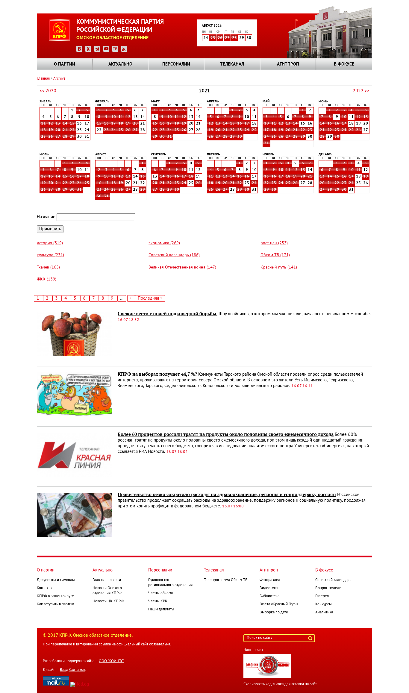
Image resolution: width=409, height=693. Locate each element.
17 (113, 123)
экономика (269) (164, 243)
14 (65, 123)
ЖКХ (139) (46, 279)
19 (50, 130)
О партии (64, 64)
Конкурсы (323, 604)
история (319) (50, 243)
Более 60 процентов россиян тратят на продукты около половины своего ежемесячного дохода (226, 434)
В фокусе (344, 64)
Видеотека (269, 588)
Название (46, 217)
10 (113, 117)
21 (65, 130)
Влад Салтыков (72, 670)
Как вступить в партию (55, 604)
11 (43, 123)
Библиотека (269, 596)
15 (72, 123)
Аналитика (324, 612)
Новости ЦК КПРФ (108, 601)
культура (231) (50, 255)
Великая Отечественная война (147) (182, 267)
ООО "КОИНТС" (111, 661)
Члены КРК (157, 601)
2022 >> (361, 91)
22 (72, 130)
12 (50, 123)
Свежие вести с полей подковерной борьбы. (167, 314)
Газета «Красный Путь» (279, 604)
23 (106, 130)
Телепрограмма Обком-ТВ (226, 580)
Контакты (44, 588)
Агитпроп (288, 64)
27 (227, 38)
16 (106, 123)
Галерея (322, 596)
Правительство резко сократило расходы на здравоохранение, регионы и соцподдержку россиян (227, 495)
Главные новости (107, 580)
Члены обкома (160, 593)
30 (162, 137)
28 (234, 38)
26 (220, 38)
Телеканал (232, 64)
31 (169, 137)
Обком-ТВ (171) (275, 255)
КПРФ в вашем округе (55, 596)
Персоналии (176, 64)
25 (212, 38)
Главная (43, 79)
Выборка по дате (274, 612)
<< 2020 (48, 91)
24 (113, 130)
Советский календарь (333, 580)
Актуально (120, 64)
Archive (59, 79)
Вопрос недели (328, 588)
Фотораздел (270, 580)
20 (57, 130)
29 (72, 137)
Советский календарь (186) (174, 255)
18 (43, 130)
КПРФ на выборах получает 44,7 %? (157, 374)
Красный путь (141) (278, 267)
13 (57, 123)
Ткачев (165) (48, 267)
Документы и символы (56, 580)
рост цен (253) (274, 243)
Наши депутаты (161, 609)
